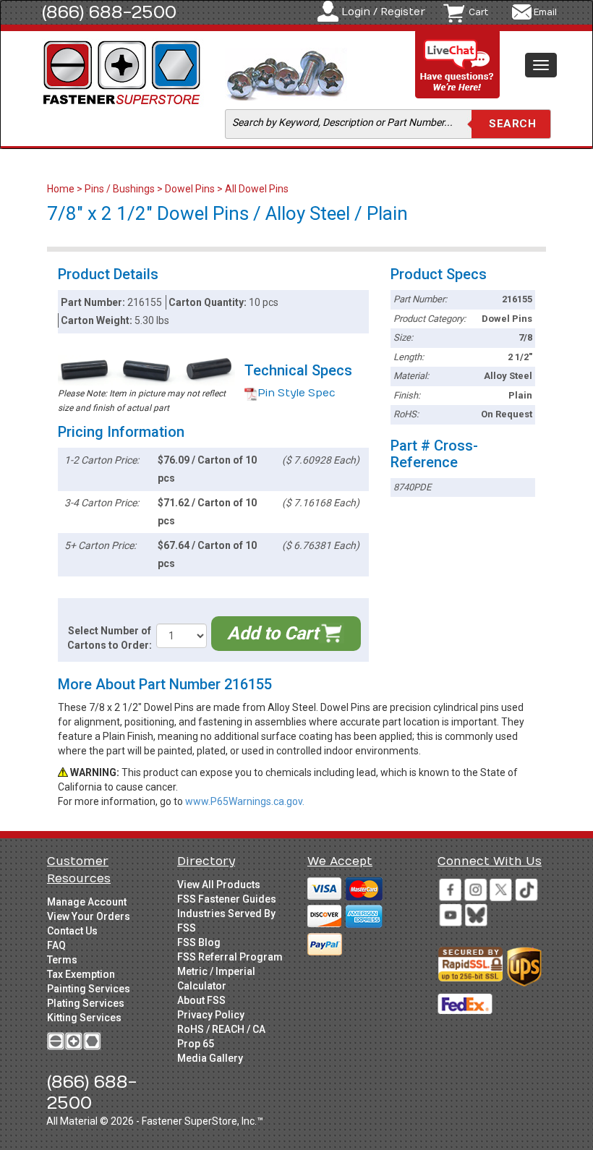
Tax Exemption (81, 974)
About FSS (201, 1000)
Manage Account (87, 902)
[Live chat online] (458, 65)
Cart (478, 12)
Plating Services (85, 1003)
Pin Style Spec (296, 393)
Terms (62, 960)
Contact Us (72, 931)
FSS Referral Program (230, 957)
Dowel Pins (190, 189)
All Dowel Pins (257, 189)
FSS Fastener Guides (226, 899)
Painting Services (88, 988)
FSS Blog (199, 942)
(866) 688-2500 (109, 12)
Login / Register (383, 12)
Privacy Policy (210, 1015)
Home (62, 189)
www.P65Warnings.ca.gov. (244, 801)
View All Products (218, 884)
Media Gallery (210, 1058)
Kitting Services (84, 1017)
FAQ (56, 945)
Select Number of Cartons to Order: (109, 638)
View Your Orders (88, 916)
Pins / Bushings (120, 189)
